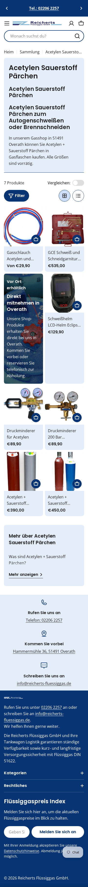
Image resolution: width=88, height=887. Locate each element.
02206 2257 (51, 707)
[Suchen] (77, 36)
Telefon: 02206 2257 (44, 620)
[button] (7, 8)
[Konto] (71, 23)
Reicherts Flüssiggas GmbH (43, 878)
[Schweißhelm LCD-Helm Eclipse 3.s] (64, 293)
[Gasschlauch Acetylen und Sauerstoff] (23, 226)
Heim (9, 52)
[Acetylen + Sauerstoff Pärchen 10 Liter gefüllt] (23, 471)
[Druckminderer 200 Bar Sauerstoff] (64, 405)
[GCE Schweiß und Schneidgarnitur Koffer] (64, 226)
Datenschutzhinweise (21, 851)
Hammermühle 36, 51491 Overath (44, 651)
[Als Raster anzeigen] (64, 196)
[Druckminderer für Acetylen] (23, 405)
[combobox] (44, 36)
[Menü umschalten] (7, 23)
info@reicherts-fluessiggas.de (44, 683)
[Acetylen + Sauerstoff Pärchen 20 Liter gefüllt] (64, 471)
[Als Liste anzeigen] (78, 196)
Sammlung (30, 52)
